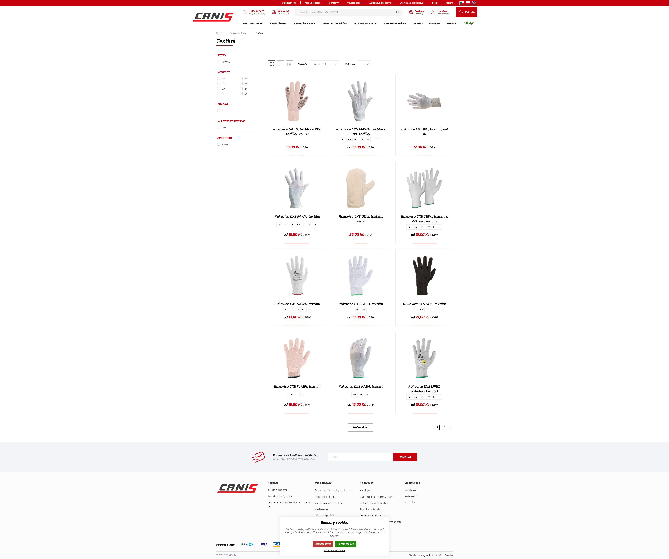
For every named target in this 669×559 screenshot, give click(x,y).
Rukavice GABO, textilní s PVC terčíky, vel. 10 (297, 131)
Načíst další (360, 427)
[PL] (468, 2)
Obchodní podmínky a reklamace (334, 490)
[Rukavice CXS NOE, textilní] (424, 275)
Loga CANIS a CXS (370, 515)
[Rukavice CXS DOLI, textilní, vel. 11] (360, 188)
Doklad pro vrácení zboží (374, 503)
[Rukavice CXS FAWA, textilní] (297, 188)
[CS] (462, 2)
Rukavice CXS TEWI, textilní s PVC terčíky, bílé (424, 219)
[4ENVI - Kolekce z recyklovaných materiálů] (469, 23)
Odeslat (405, 457)
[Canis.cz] (214, 16)
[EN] (474, 2)
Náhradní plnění (324, 515)
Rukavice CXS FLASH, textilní (297, 386)
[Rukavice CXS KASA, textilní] (360, 358)
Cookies (449, 555)
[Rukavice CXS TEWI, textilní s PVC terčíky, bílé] (424, 188)
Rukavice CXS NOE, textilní (424, 304)
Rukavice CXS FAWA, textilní (297, 216)
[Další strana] (450, 427)
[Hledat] (397, 12)
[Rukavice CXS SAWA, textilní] (297, 275)
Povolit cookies (346, 543)
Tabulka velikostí (370, 509)
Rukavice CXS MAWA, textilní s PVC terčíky (360, 131)
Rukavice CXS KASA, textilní (360, 386)
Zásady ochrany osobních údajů (425, 555)
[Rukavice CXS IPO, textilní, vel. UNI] (424, 101)
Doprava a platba (325, 497)
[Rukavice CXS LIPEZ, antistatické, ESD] (424, 358)
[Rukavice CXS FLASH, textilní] (297, 358)
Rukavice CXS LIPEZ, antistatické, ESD (424, 389)
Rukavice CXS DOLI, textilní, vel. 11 (361, 219)
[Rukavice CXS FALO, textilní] (360, 275)
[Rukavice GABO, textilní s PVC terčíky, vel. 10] (297, 101)
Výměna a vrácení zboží (329, 503)
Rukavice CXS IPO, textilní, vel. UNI (424, 131)
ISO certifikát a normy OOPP (376, 497)
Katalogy (365, 490)
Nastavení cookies (334, 550)
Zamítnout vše (323, 543)
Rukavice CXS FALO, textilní (361, 304)
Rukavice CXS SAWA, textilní (297, 304)
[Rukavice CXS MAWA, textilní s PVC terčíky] (360, 101)
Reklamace (321, 509)
